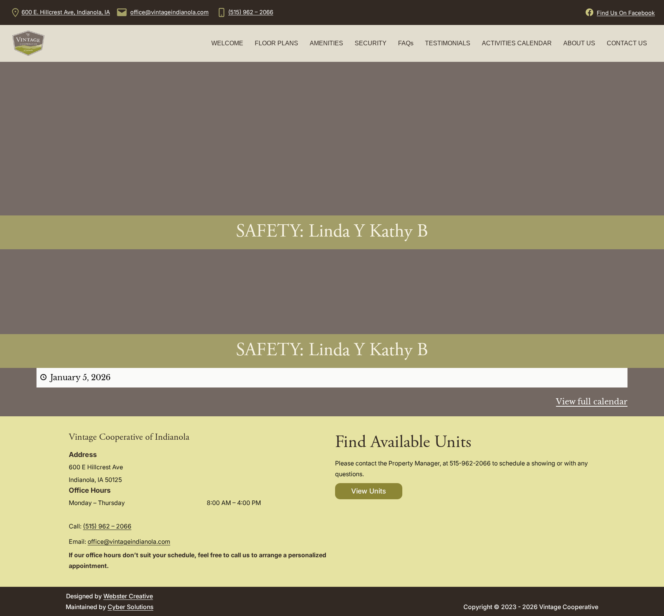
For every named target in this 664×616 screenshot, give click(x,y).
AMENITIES (326, 43)
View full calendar (591, 401)
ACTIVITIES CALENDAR (517, 43)
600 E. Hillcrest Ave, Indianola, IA (66, 12)
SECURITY (371, 43)
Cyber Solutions (130, 607)
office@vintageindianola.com (169, 12)
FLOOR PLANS (276, 43)
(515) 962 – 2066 (250, 12)
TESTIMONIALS (447, 43)
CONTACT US (627, 43)
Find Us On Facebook (626, 13)
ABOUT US (579, 43)
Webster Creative (128, 596)
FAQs (405, 43)
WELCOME (227, 43)
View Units (368, 491)
